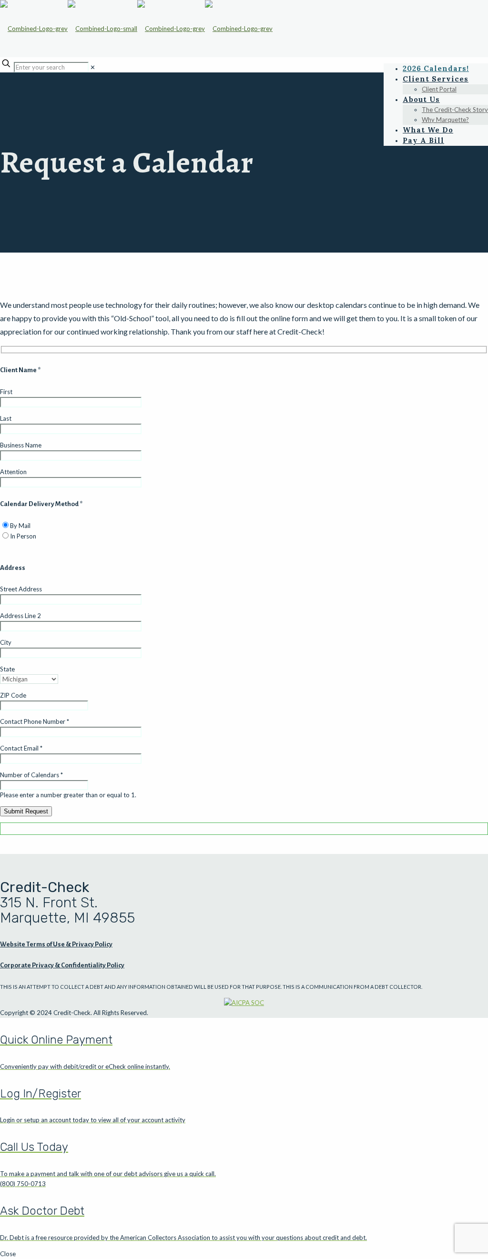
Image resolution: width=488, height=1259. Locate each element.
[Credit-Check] (136, 28)
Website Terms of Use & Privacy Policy (56, 944)
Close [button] (8, 1254)
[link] (92, 67)
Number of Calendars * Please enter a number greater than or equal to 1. (68, 785)
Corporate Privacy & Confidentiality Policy (62, 965)
